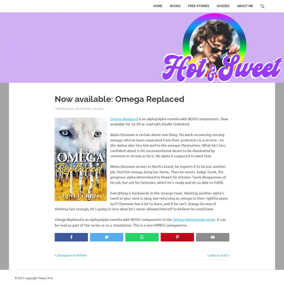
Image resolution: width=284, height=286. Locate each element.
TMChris (98, 108)
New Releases (64, 108)
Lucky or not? (217, 255)
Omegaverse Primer (72, 255)
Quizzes (223, 6)
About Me (245, 6)
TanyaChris (83, 108)
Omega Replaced (124, 118)
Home (157, 6)
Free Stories (198, 6)
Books (175, 6)
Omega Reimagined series (194, 219)
